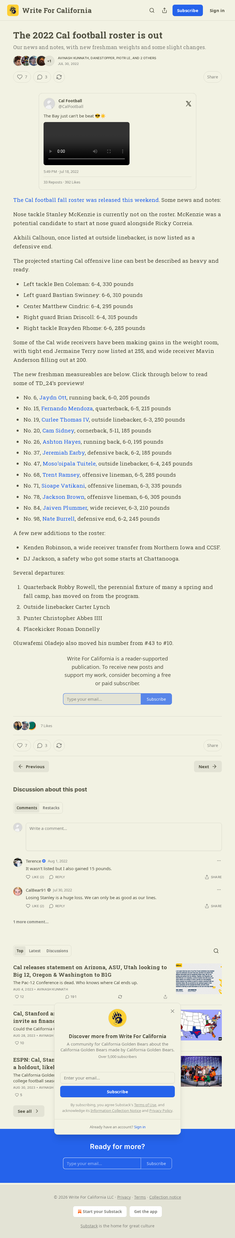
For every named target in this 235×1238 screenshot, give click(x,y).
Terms (140, 1197)
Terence (33, 861)
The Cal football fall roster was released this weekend (86, 199)
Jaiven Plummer (65, 507)
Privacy (124, 1197)
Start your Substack (102, 1211)
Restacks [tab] (51, 807)
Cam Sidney (57, 430)
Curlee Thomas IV (65, 419)
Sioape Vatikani (63, 485)
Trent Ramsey (61, 474)
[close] (172, 1011)
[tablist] (38, 808)
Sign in (217, 10)
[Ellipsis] (219, 860)
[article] (117, 982)
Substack (89, 1226)
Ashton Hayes (61, 441)
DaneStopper (102, 58)
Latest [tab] (35, 950)
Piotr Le (123, 58)
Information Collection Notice (116, 1110)
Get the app (145, 1211)
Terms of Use (145, 1104)
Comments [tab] (27, 807)
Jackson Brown (63, 496)
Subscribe (187, 10)
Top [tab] (20, 950)
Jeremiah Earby (63, 452)
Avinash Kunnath (73, 58)
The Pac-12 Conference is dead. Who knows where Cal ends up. (75, 982)
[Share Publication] (164, 10)
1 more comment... (31, 921)
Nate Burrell (58, 518)
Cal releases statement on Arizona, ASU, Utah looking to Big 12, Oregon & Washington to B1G (90, 970)
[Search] (152, 10)
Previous (35, 766)
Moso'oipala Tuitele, (70, 463)
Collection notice (165, 1197)
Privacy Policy (160, 1110)
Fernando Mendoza (67, 408)
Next (204, 766)
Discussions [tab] (57, 950)
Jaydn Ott (52, 397)
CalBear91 (36, 890)
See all (25, 1111)
